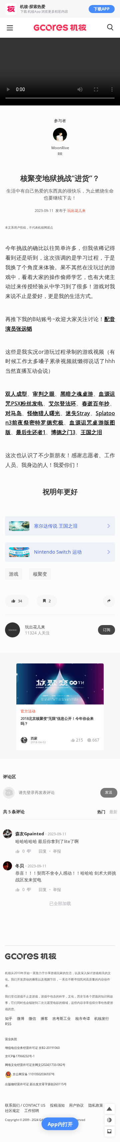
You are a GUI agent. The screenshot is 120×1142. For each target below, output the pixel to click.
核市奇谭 (82, 1018)
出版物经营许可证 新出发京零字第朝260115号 (36, 1084)
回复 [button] (43, 851)
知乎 (8, 1018)
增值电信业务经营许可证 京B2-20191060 (32, 1048)
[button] (17, 601)
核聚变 (40, 574)
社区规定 (12, 1110)
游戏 (13, 574)
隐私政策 (95, 1105)
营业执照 (11, 1039)
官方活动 (28, 711)
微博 (20, 1018)
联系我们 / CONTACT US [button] (25, 1105)
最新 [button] (113, 812)
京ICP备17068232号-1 (20, 1056)
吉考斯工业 (61, 1018)
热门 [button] (101, 812)
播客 (44, 1018)
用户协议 (76, 1105)
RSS (8, 1024)
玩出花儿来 (76, 210)
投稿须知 (57, 1105)
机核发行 (101, 1018)
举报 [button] (57, 851)
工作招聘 (31, 1110)
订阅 (106, 629)
